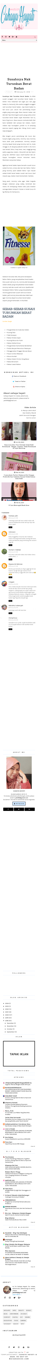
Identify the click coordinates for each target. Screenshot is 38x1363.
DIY (21, 1317)
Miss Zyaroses (10, 1251)
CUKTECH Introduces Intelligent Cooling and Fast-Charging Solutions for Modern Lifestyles (18, 1175)
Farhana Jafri (13, 516)
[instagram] (5, 36)
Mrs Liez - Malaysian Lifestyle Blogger (18, 1213)
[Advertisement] (19, 61)
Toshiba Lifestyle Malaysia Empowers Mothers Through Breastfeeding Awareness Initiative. (18, 1106)
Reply (10, 527)
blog (5, 1314)
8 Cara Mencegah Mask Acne (19, 505)
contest (7, 1317)
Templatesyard (9, 1354)
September (10, 1032)
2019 (7, 1018)
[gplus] (12, 36)
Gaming (23, 1320)
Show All (33, 1146)
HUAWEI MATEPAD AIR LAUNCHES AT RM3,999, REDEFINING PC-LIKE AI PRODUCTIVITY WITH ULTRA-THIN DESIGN (18, 1132)
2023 (7, 1006)
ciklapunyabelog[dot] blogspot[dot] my (18, 1083)
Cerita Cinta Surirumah (13, 1117)
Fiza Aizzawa (9, 1157)
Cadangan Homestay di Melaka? (15, 1197)
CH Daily (24, 1314)
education (8, 1320)
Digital (15, 1317)
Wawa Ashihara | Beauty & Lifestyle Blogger (17, 1258)
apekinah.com (10, 1180)
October (10, 1029)
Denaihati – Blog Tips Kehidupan (16, 1233)
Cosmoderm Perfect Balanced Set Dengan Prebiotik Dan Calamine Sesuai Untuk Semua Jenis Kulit (19, 477)
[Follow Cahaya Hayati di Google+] (30, 809)
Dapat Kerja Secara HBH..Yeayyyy (14, 1144)
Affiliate (7, 1310)
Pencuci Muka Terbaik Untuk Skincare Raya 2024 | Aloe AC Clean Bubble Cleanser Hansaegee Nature (18, 1262)
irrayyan (11, 582)
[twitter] (9, 36)
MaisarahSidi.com (19, 1359)
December (10, 1023)
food (16, 1320)
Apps (14, 1310)
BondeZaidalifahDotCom (13, 1087)
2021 (7, 1012)
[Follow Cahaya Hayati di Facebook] (8, 809)
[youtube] (16, 36)
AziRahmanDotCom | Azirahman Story (17, 1124)
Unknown (12, 532)
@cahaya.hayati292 (19, 1335)
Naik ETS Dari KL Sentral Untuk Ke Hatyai (17, 1215)
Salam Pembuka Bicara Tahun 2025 (15, 1220)
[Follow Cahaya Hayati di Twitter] (19, 809)
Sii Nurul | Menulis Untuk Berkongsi (17, 1195)
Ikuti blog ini (20, 803)
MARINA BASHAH (10, 1206)
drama (27, 1317)
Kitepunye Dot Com (11, 1165)
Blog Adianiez (9, 1218)
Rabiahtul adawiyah (16, 605)
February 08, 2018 (14, 584)
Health (15, 1324)
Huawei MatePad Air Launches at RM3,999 (17, 1139)
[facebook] (2, 36)
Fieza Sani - (9, 1142)
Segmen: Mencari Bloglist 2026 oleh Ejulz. (18, 1084)
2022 (7, 1009)
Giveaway (7, 1324)
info (22, 1324)
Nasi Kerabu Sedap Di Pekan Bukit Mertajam (18, 1126)
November (10, 1026)
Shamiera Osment (11, 1102)
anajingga (8, 1239)
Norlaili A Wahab (15, 550)
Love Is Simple (10, 1129)
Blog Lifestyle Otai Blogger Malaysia (17, 1244)
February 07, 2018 (14, 518)
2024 (7, 1003)
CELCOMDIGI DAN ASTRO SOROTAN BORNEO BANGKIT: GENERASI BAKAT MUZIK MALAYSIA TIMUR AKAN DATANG (18, 1091)
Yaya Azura (8, 1189)
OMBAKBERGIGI (10, 1200)
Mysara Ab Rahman (15, 564)
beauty (10, 92)
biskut (28, 1310)
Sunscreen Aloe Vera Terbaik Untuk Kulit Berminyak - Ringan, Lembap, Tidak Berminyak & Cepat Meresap (19, 446)
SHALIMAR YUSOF (11, 1096)
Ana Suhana (9, 1137)
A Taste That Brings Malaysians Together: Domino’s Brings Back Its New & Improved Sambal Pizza (18, 1160)
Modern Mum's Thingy (12, 1172)
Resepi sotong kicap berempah (14, 1241)
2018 (7, 1021)
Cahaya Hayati (27, 1354)
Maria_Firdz (9, 1111)
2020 (7, 1015)
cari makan (14, 1314)
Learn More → (17, 1294)
